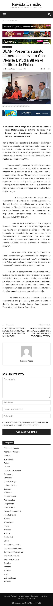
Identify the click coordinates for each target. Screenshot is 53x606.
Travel (6, 574)
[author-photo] (26, 357)
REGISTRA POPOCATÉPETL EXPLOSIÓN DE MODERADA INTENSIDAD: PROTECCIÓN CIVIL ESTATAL (13, 332)
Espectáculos (9, 500)
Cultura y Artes (10, 485)
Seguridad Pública (11, 559)
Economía (8, 492)
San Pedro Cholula (11, 555)
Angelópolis (9, 459)
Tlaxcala (7, 570)
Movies (7, 518)
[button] (49, 14)
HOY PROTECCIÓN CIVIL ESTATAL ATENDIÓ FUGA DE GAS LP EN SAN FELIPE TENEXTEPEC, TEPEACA (39, 332)
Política (7, 533)
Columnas (8, 474)
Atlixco (6, 463)
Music (6, 526)
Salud (6, 541)
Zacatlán (7, 581)
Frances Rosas (10, 69)
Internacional (9, 507)
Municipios (8, 522)
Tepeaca (7, 567)
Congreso (8, 478)
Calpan (7, 466)
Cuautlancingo (10, 481)
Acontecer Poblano (11, 448)
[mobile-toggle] (4, 14)
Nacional (7, 530)
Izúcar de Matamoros (12, 511)
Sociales (7, 563)
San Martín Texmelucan (13, 552)
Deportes (7, 489)
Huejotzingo (9, 504)
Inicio (4, 20)
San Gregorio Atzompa (13, 548)
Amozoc (7, 455)
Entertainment (10, 496)
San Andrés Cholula (12, 544)
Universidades (13, 20)
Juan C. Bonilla (10, 515)
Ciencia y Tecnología (12, 470)
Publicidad (8, 537)
